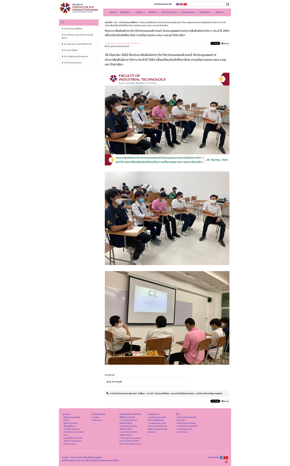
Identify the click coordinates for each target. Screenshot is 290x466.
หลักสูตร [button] (139, 12)
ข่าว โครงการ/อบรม (72, 62)
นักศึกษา (141, 393)
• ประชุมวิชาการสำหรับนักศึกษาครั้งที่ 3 (128, 422)
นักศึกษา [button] (152, 12)
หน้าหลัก (108, 22)
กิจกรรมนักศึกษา (162, 393)
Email (226, 43)
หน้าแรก (113, 12)
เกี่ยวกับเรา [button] (125, 12)
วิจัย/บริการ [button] (205, 12)
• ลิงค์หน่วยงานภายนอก (185, 423)
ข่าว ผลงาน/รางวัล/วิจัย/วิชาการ (77, 44)
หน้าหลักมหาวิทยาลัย (163, 4)
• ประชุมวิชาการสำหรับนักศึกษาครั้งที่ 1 (128, 433)
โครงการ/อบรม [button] (169, 12)
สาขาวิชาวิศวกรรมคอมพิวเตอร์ (123, 393)
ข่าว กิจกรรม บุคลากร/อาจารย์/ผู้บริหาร (77, 36)
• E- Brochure (181, 431)
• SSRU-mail (96, 420)
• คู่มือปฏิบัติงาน (69, 426)
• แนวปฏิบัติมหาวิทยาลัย (72, 438)
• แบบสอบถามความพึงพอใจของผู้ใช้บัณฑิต (157, 419)
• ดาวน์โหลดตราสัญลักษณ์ (187, 426)
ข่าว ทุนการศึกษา (70, 50)
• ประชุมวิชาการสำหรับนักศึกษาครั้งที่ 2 (128, 427)
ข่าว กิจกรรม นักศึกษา (72, 28)
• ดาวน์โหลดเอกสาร (184, 429)
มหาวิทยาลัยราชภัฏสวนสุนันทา (209, 393)
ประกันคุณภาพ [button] (187, 12)
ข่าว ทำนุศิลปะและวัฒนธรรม (75, 56)
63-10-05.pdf (115, 381)
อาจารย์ (150, 393)
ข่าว (62, 22)
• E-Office (95, 417)
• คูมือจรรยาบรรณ (70, 423)
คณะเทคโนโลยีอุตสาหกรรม (183, 393)
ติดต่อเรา (220, 12)
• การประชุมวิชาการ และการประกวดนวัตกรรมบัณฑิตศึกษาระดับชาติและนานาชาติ (130, 441)
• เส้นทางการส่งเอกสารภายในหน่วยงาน (72, 442)
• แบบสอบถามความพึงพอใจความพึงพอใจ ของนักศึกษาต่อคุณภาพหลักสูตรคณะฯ (157, 427)
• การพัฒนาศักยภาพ (71, 429)
